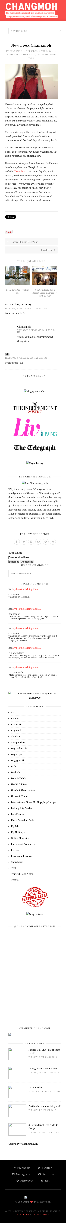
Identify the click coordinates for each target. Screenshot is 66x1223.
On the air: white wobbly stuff (45, 1106)
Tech (31, 57)
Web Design (23, 1215)
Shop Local (17, 862)
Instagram (22, 1174)
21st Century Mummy (18, 304)
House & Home (19, 796)
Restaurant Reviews (21, 856)
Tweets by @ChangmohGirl (23, 1143)
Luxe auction (35, 1087)
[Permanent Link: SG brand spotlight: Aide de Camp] (17, 1135)
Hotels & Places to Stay (23, 790)
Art (13, 712)
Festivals (15, 772)
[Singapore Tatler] (35, 391)
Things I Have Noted (22, 874)
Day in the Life (19, 748)
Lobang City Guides (21, 808)
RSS (47, 1180)
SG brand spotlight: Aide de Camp (43, 1127)
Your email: (15, 552)
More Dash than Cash (22, 54)
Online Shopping (46, 54)
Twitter (46, 1168)
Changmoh (16, 51)
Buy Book (16, 730)
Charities (16, 736)
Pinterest (26, 1180)
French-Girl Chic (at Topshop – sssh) (44, 1051)
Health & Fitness (19, 784)
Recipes (15, 850)
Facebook (23, 1168)
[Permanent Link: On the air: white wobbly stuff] (17, 1116)
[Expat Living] (34, 463)
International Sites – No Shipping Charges (33, 802)
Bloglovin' (47, 250)
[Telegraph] (35, 451)
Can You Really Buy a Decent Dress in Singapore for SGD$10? (45, 293)
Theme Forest (20, 171)
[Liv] (35, 435)
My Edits (15, 826)
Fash (13, 766)
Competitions (18, 742)
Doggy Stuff (17, 760)
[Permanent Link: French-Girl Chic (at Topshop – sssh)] (17, 1059)
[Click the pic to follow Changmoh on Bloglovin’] (34, 697)
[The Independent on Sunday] (35, 411)
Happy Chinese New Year (24, 242)
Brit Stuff (16, 724)
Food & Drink (18, 778)
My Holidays (17, 832)
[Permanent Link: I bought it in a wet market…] (17, 1078)
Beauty (14, 718)
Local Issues (17, 814)
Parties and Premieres (23, 844)
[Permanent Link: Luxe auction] (17, 1097)
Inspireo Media (41, 1215)
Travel (14, 880)
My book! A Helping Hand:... (26, 589)
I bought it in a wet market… (44, 1068)
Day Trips (16, 754)
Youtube (48, 1174)
